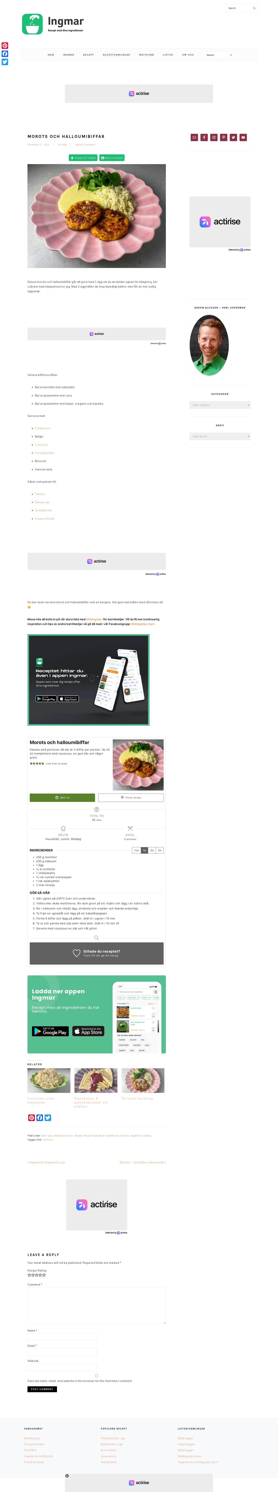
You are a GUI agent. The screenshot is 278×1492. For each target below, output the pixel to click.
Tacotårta (30, 1450)
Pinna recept (133, 797)
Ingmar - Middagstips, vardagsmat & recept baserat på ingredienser (52, 24)
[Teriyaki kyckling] (142, 1080)
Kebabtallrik (109, 1462)
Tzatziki (40, 494)
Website (33, 1360)
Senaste (124, 1135)
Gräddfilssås (43, 510)
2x (152, 850)
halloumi (48, 1139)
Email (32, 1345)
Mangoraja (42, 502)
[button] (31, 763)
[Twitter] (5, 62)
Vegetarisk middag (141, 1135)
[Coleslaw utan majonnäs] (48, 1080)
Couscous (41, 444)
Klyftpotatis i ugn (112, 1444)
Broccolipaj (108, 1450)
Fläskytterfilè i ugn (113, 1438)
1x (144, 850)
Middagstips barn (63, 1135)
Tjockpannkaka (34, 1444)
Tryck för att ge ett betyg (100, 955)
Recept (78, 1135)
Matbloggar (185, 1438)
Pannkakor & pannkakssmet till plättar (91, 1102)
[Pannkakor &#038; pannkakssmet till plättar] (95, 1080)
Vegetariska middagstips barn (198, 1462)
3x (159, 850)
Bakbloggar (186, 1450)
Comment (35, 1284)
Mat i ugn (47, 1135)
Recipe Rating (36, 1270)
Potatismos (42, 428)
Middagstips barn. (143, 624)
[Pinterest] (5, 46)
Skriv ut (64, 797)
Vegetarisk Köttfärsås (38, 1456)
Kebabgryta (32, 1438)
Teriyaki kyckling (137, 1098)
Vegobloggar (186, 1444)
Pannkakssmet (34, 1462)
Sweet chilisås (45, 518)
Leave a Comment (85, 144)
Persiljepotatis (45, 453)
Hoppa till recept (85, 157)
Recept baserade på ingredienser (101, 1135)
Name (32, 1330)
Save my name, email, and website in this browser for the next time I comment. (79, 1380)
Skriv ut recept (113, 157)
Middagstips (94, 619)
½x (136, 850)
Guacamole (108, 1456)
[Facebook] (5, 54)
